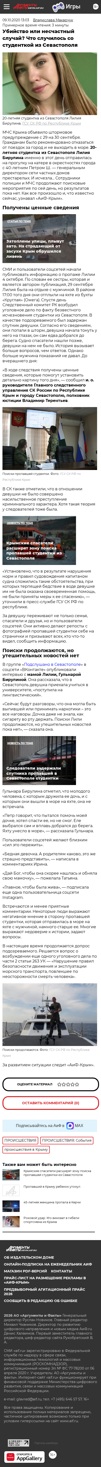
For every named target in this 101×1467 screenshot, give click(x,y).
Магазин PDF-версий (25, 1271)
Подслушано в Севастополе (52, 664)
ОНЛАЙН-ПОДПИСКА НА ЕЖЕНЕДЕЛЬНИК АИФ (48, 1264)
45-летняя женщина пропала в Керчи (52, 1202)
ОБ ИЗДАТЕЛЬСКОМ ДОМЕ (29, 1257)
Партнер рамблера (46, 1443)
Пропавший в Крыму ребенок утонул (52, 1186)
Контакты (61, 1271)
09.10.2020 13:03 (15, 20)
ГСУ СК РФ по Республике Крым (51, 123)
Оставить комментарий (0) (50, 1103)
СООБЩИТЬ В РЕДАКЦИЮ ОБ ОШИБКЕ (40, 1301)
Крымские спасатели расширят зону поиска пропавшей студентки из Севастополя (57, 1173)
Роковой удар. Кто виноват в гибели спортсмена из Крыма (51, 1220)
